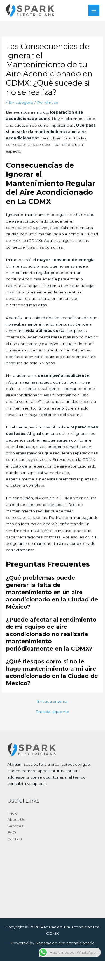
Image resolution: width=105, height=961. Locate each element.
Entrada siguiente (52, 712)
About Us (16, 819)
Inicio (12, 813)
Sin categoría (20, 102)
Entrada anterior (52, 702)
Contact (14, 839)
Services (15, 826)
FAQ (11, 832)
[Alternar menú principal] (94, 10)
